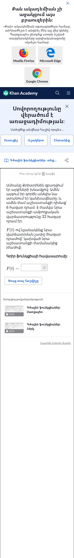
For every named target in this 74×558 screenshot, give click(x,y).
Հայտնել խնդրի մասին (55, 343)
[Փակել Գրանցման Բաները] (67, 106)
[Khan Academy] (19, 93)
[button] (44, 267)
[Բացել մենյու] (68, 93)
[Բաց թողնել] (68, 3)
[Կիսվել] (66, 160)
